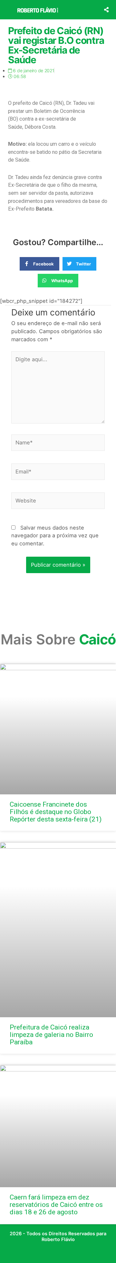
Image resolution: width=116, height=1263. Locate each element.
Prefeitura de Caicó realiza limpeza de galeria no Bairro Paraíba (51, 1034)
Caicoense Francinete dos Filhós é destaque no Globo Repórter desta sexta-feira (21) (56, 812)
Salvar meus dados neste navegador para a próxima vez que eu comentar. (55, 535)
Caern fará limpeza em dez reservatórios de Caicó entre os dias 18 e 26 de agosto (56, 1204)
